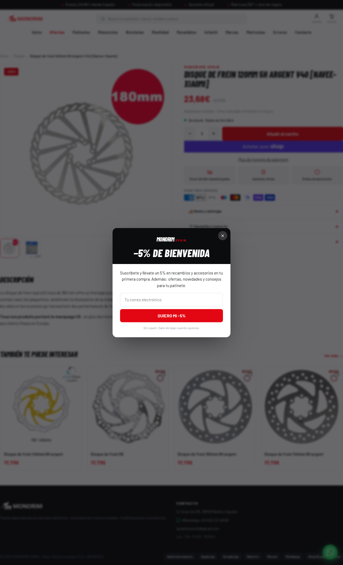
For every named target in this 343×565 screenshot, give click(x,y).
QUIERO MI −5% (172, 315)
